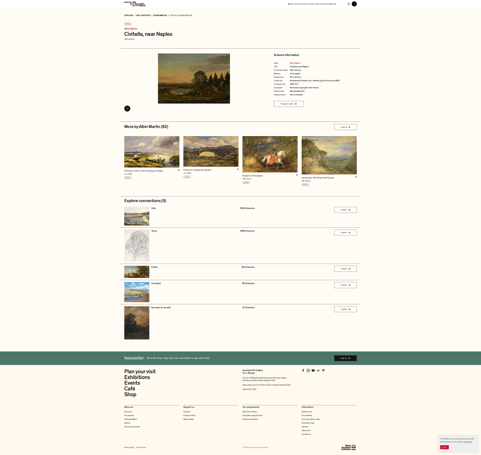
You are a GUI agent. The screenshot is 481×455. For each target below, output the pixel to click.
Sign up (344, 358)
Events (132, 383)
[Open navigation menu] (354, 3)
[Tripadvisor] (318, 370)
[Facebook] (303, 370)
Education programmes (252, 415)
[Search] (348, 3)
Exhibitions (137, 377)
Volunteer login (308, 423)
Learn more (468, 442)
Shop (130, 394)
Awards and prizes (250, 419)
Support (186, 411)
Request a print (287, 104)
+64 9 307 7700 (249, 389)
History (127, 423)
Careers (305, 426)
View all (344, 127)
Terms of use (141, 447)
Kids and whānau (250, 411)
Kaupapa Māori (130, 419)
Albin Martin (131, 28)
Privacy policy (129, 447)
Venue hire (306, 430)
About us (128, 411)
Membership (188, 419)
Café (129, 388)
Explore (344, 209)
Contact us (306, 434)
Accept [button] (444, 447)
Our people (129, 415)
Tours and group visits (311, 419)
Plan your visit (140, 371)
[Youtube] (313, 370)
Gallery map (307, 411)
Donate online (189, 415)
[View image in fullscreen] (127, 109)
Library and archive (132, 426)
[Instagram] (308, 370)
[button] (151, 161)
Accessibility (307, 415)
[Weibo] (323, 370)
